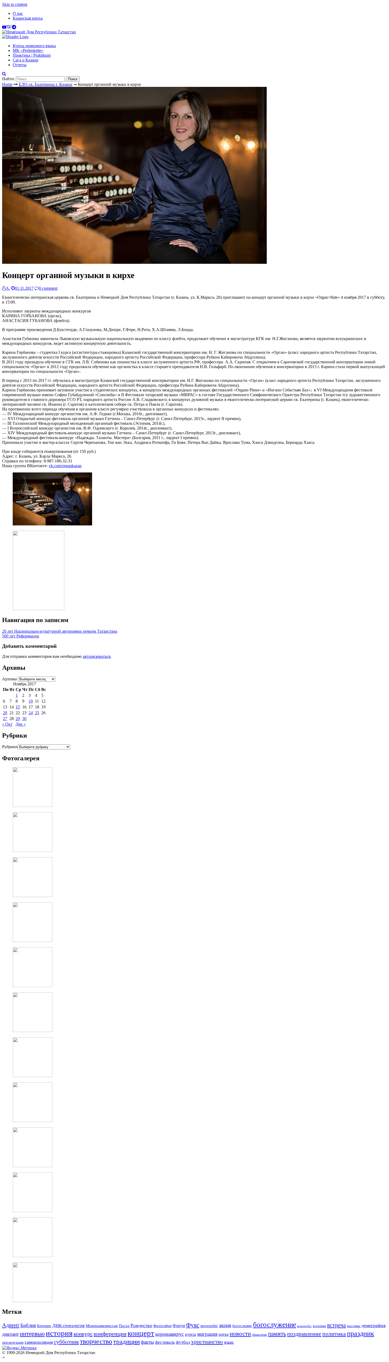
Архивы (9, 679)
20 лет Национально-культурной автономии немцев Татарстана (59, 631)
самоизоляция (39, 1342)
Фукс (192, 1325)
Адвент (10, 1325)
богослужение (274, 1325)
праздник (360, 1333)
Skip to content (14, 4)
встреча (336, 1325)
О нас (18, 13)
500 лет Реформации (20, 636)
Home (7, 84)
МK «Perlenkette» (28, 50)
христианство (207, 1342)
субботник (66, 1342)
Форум (179, 1325)
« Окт (7, 724)
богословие (242, 1325)
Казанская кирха (28, 18)
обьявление (259, 1335)
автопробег (209, 1326)
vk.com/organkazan (65, 465)
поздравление (304, 1333)
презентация (13, 1342)
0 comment (48, 288)
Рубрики (10, 746)
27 (5, 718)
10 (31, 701)
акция (225, 1325)
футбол (183, 1342)
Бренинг (44, 1326)
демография (373, 1325)
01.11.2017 (24, 288)
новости (240, 1333)
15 (18, 707)
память (277, 1333)
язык (229, 1342)
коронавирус (169, 1334)
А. (8, 288)
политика (334, 1333)
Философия (162, 1326)
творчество (96, 1341)
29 (18, 718)
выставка (353, 1326)
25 (37, 713)
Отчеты (19, 64)
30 (24, 718)
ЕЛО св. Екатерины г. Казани (45, 84)
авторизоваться (96, 656)
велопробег (304, 1326)
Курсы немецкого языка (34, 45)
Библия (28, 1325)
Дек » (21, 724)
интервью (32, 1333)
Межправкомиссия (102, 1325)
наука (224, 1334)
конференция (110, 1333)
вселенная (319, 1326)
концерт (141, 1333)
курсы (190, 1334)
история (59, 1333)
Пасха (124, 1325)
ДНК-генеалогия (68, 1325)
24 (31, 713)
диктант (10, 1334)
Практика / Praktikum (32, 55)
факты (147, 1342)
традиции (126, 1341)
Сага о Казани (25, 60)
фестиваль (165, 1342)
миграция (207, 1334)
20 (5, 713)
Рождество (141, 1325)
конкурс (83, 1334)
